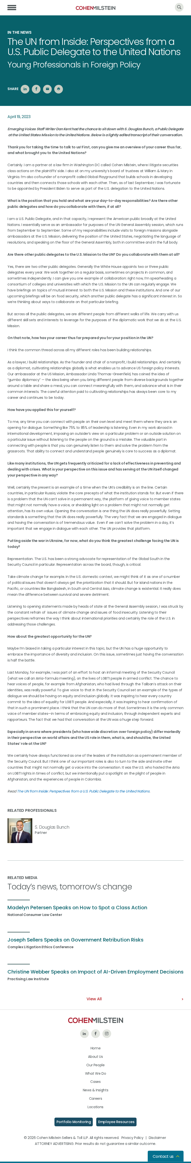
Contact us (163, 1156)
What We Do (95, 1073)
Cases (95, 1081)
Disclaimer (157, 1137)
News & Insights (95, 1090)
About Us (95, 1056)
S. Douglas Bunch (52, 827)
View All (94, 999)
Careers (95, 1098)
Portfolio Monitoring (73, 1121)
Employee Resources (116, 1121)
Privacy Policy (132, 1137)
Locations (95, 1106)
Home (96, 1048)
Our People (95, 1065)
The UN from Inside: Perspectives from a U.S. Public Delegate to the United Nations (83, 791)
